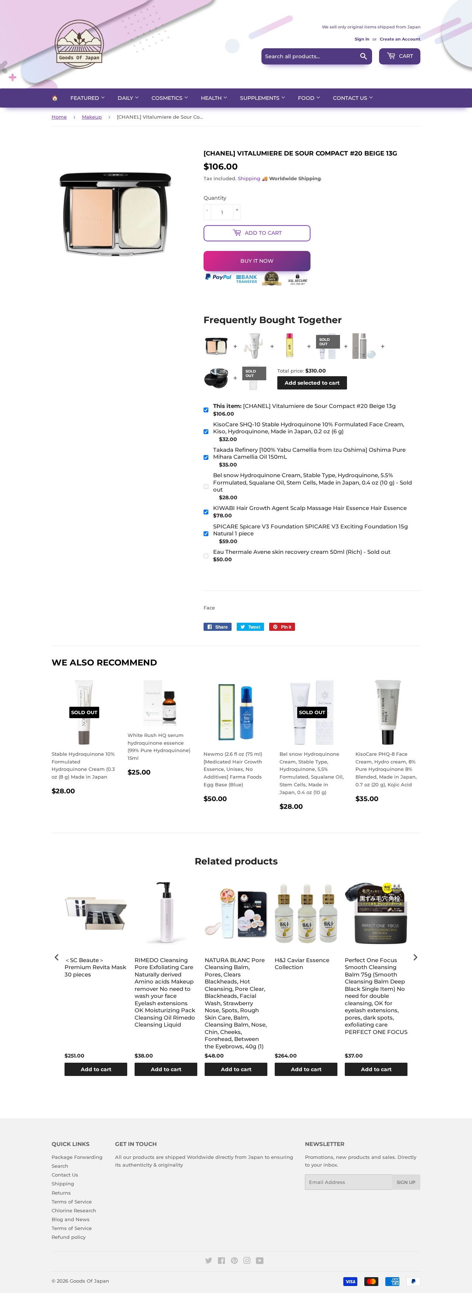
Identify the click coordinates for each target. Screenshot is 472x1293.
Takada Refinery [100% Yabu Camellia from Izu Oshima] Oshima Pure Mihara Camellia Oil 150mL (309, 453)
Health (212, 98)
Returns (61, 1193)
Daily (126, 98)
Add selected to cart (312, 383)
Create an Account (400, 39)
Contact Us (351, 98)
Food (307, 98)
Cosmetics (168, 98)
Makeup (92, 117)
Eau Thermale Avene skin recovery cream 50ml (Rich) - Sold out (302, 551)
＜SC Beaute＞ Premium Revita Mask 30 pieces (95, 967)
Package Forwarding (77, 1157)
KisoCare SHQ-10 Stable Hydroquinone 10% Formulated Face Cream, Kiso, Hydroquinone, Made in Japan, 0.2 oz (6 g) (308, 428)
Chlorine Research (74, 1210)
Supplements (260, 98)
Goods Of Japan (89, 1281)
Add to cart (96, 1069)
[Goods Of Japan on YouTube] (260, 1262)
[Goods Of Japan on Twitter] (208, 1262)
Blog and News (71, 1219)
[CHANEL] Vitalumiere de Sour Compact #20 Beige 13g (304, 405)
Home (59, 117)
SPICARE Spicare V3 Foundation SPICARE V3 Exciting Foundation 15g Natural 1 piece (310, 530)
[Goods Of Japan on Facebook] (221, 1262)
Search (60, 1166)
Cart (405, 56)
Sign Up (406, 1182)
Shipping (249, 178)
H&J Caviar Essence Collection (302, 964)
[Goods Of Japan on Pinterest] (234, 1262)
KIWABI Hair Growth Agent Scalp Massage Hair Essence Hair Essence (310, 507)
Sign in (362, 39)
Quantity (215, 198)
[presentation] (57, 957)
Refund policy (69, 1237)
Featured (85, 98)
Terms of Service (72, 1202)
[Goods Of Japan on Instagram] (247, 1262)
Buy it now (257, 261)
